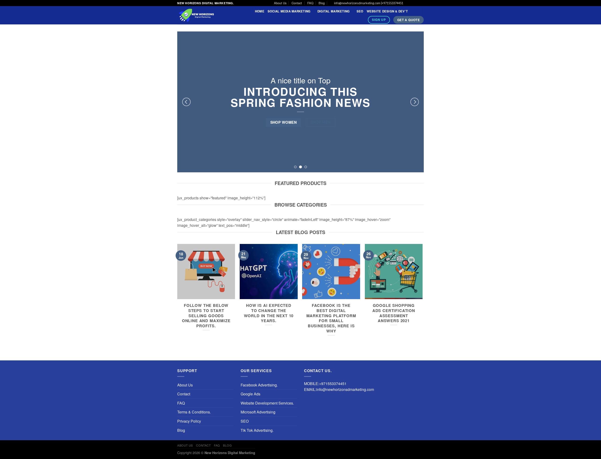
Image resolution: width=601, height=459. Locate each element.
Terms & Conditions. (194, 412)
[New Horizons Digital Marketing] (205, 15)
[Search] (416, 11)
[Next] (414, 102)
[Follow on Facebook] (408, 3)
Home (259, 11)
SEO (360, 11)
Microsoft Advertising (258, 412)
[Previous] (186, 102)
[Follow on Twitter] (417, 3)
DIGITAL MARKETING (333, 11)
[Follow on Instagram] (412, 3)
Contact (297, 3)
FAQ (310, 3)
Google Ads (250, 394)
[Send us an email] (421, 3)
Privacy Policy (189, 421)
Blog (322, 3)
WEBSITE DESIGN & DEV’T (387, 11)
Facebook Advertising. (259, 385)
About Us (280, 3)
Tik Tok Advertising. (257, 430)
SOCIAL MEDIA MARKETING (289, 11)
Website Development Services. (267, 403)
